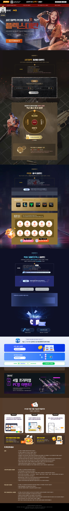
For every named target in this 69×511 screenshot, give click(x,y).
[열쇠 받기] (27, 331)
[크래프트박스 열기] (43, 330)
